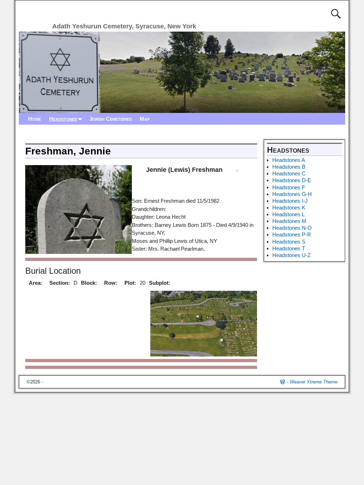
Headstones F (288, 187)
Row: (110, 283)
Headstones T (288, 248)
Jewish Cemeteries (110, 119)
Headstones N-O (292, 228)
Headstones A (288, 160)
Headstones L (288, 214)
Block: (89, 283)
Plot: (130, 283)
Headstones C (289, 173)
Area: (35, 283)
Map (145, 119)
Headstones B (288, 167)
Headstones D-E (291, 180)
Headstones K (288, 208)
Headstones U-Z (291, 255)
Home (34, 119)
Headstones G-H (292, 194)
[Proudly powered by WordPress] (282, 382)
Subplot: (159, 283)
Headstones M (289, 221)
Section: (59, 283)
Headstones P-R (291, 234)
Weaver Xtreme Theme (313, 382)
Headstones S (288, 242)
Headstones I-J (290, 201)
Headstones (63, 119)
